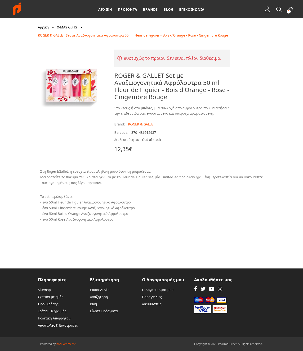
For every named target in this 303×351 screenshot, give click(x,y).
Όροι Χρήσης (48, 304)
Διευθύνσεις (151, 304)
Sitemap (44, 289)
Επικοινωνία (100, 289)
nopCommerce (66, 344)
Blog (93, 304)
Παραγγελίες (152, 297)
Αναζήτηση (99, 297)
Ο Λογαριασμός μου (158, 289)
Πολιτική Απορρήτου (54, 318)
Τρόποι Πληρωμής (52, 311)
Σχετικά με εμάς (50, 297)
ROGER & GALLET (141, 124)
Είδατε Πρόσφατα (104, 311)
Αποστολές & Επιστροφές (58, 325)
